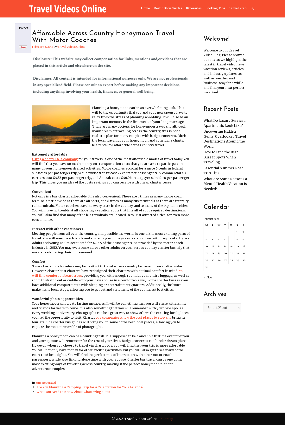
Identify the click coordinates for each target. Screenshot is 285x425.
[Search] (252, 8)
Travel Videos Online (67, 8)
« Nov (208, 277)
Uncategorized (46, 382)
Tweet (23, 28)
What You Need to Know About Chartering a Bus (73, 392)
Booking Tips (215, 8)
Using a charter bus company (55, 159)
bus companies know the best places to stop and (133, 317)
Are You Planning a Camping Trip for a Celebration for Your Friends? (89, 387)
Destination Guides (168, 8)
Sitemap (167, 419)
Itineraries (194, 8)
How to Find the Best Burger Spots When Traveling (221, 157)
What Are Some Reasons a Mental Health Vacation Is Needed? (225, 184)
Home (145, 8)
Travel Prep (237, 8)
